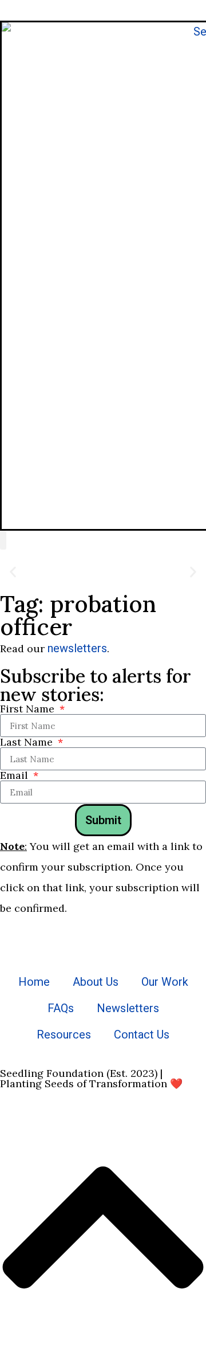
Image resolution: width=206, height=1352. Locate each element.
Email (15, 775)
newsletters (77, 648)
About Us (95, 982)
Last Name (28, 742)
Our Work (164, 982)
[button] (3, 540)
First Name (28, 709)
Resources (64, 1034)
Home (34, 982)
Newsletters (128, 1008)
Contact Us (141, 1034)
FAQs (60, 1008)
